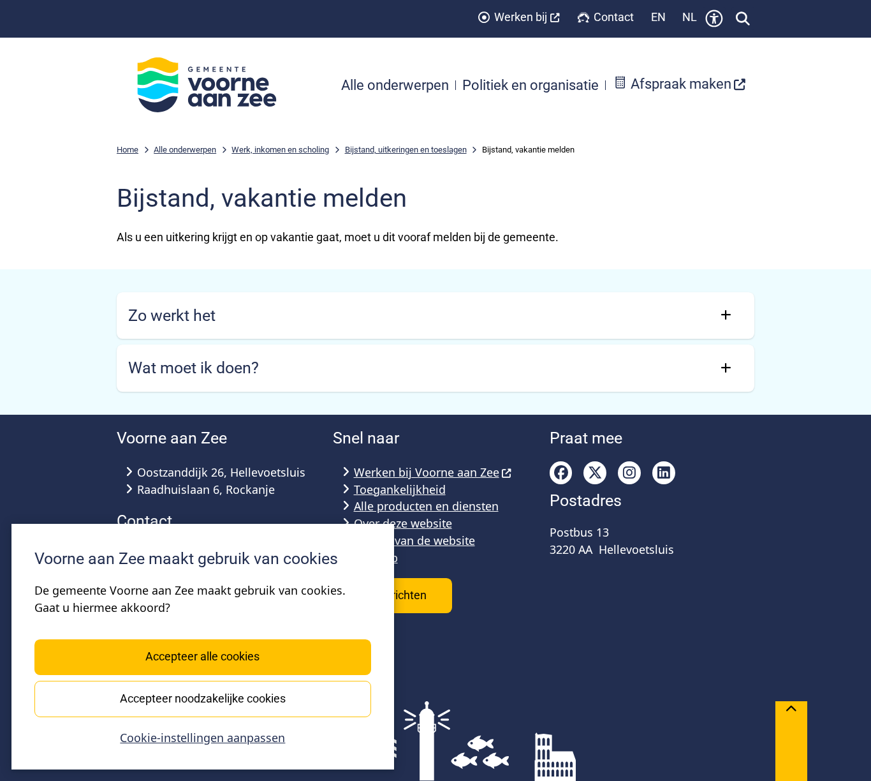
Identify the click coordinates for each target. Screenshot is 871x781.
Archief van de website (414, 540)
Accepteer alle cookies (202, 656)
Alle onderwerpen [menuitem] (395, 85)
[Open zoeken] (742, 18)
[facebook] (561, 472)
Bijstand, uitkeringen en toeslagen (406, 149)
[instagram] (629, 472)
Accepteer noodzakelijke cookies (203, 697)
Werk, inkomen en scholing (280, 149)
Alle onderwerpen (185, 149)
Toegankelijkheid (400, 489)
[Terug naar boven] (791, 741)
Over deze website (403, 523)
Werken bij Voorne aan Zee (426, 472)
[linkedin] (663, 472)
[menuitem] (680, 85)
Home (127, 149)
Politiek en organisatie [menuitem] (530, 85)
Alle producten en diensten (426, 506)
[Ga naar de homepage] (213, 84)
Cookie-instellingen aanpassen (202, 737)
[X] (594, 472)
